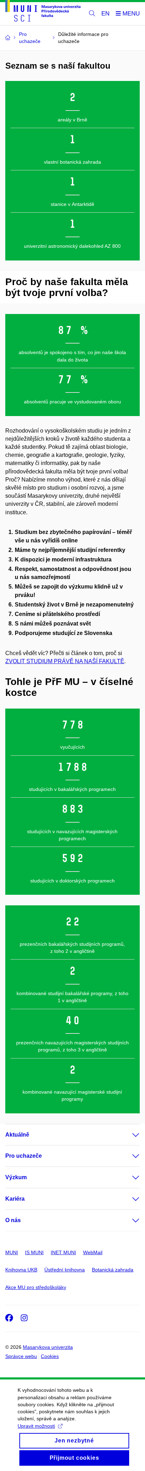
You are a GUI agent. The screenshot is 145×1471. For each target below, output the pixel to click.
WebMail (92, 1252)
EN (105, 13)
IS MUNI (34, 1252)
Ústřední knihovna (64, 1269)
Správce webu (21, 1356)
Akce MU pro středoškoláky (35, 1287)
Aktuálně (17, 1135)
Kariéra (15, 1199)
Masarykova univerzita (48, 1347)
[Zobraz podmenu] (128, 1134)
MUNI (11, 1252)
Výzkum (16, 1177)
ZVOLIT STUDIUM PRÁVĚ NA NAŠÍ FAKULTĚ (64, 661)
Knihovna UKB (21, 1269)
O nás (13, 1220)
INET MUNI (63, 1252)
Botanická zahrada (112, 1269)
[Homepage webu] (43, 11)
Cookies (50, 1356)
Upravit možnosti (36, 1426)
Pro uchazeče (23, 1156)
